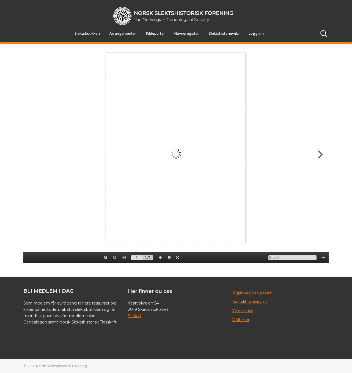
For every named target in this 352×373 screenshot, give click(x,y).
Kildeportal (155, 33)
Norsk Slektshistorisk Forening (61, 365)
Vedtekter (240, 319)
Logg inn (256, 33)
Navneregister (186, 33)
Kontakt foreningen (249, 301)
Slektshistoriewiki (224, 33)
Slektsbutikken (87, 33)
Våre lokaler (242, 310)
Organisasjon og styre (252, 292)
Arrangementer (122, 33)
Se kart (134, 315)
